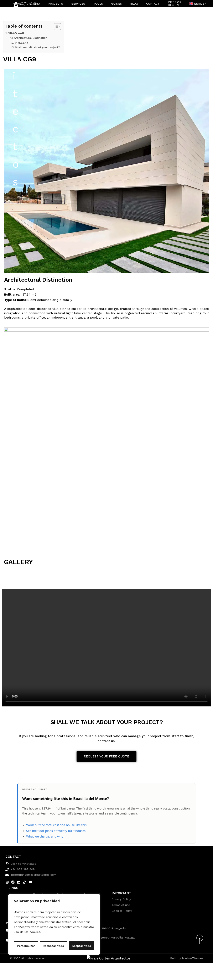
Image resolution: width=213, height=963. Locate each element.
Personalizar (26, 945)
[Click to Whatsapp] (7, 863)
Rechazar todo (53, 945)
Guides (116, 3)
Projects (55, 3)
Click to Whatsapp (23, 863)
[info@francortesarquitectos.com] (7, 875)
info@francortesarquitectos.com (34, 874)
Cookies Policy (122, 910)
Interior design (174, 3)
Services (78, 3)
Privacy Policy (121, 899)
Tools (98, 3)
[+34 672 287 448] (7, 869)
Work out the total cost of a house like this (56, 825)
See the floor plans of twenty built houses (55, 831)
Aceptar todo (81, 945)
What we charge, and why (44, 836)
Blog (134, 3)
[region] (54, 924)
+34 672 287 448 (23, 869)
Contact (153, 3)
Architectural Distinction (30, 37)
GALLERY (21, 42)
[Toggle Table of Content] (55, 26)
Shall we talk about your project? (37, 47)
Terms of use (121, 905)
